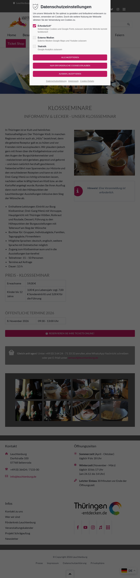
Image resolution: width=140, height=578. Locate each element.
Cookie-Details (87, 81)
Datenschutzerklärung (56, 81)
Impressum (73, 81)
